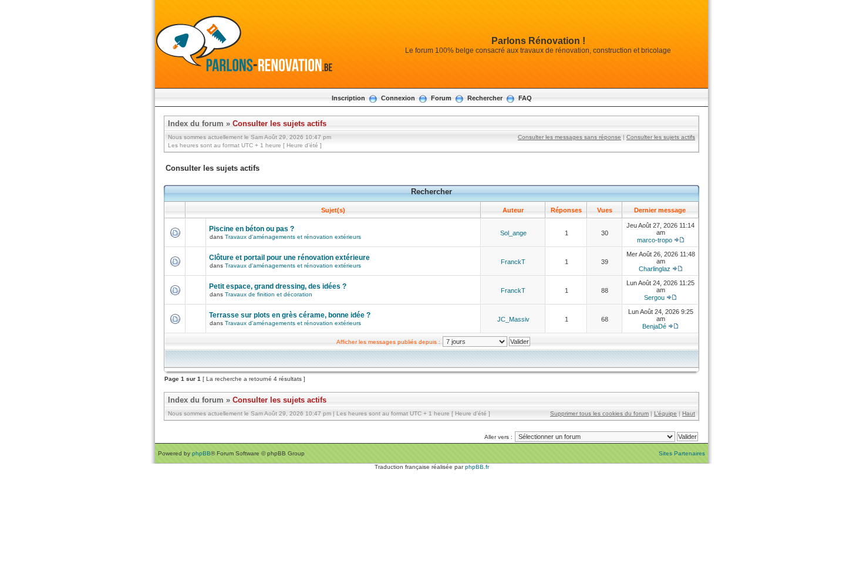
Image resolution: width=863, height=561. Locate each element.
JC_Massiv (513, 319)
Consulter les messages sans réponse (569, 137)
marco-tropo (654, 240)
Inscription (348, 98)
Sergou (654, 297)
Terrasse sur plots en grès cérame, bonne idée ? (289, 315)
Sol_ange (513, 232)
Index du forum (196, 123)
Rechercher (485, 98)
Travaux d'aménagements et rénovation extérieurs (293, 237)
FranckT (513, 261)
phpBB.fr (477, 467)
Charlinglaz (654, 268)
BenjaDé (654, 326)
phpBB (201, 453)
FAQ (525, 98)
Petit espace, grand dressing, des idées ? (277, 286)
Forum (441, 98)
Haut (688, 413)
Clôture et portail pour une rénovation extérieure (289, 258)
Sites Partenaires (682, 453)
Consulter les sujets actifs (279, 123)
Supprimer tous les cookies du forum (599, 413)
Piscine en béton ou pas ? (251, 229)
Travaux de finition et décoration (268, 294)
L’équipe (665, 413)
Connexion (398, 98)
